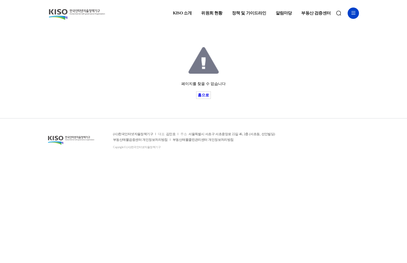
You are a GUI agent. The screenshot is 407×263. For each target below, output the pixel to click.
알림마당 (284, 13)
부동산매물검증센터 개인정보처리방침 (140, 140)
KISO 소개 (182, 13)
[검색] (338, 13)
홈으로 (203, 95)
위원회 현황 (211, 13)
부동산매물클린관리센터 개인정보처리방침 (203, 140)
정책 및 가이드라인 (249, 13)
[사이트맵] (353, 13)
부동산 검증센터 (316, 13)
